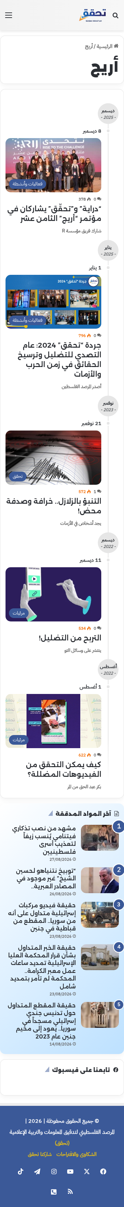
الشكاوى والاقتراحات (76, 1154)
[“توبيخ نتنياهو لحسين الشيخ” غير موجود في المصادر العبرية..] (100, 880)
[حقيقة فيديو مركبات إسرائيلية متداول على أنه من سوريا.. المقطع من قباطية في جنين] (100, 915)
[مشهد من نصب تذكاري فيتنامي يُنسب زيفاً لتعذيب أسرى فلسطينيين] (100, 838)
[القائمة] (8, 18)
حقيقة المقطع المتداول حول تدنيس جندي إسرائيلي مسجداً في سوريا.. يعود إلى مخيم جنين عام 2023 (42, 1021)
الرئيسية (105, 46)
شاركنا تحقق (40, 1154)
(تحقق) (62, 1143)
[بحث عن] (115, 18)
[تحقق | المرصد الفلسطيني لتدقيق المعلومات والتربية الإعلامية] (93, 15)
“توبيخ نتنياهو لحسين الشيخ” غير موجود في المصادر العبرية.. (46, 879)
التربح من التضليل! (70, 638)
